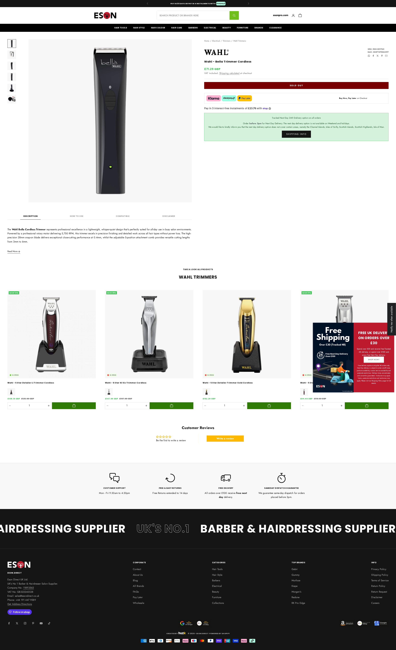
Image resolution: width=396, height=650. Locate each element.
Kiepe (295, 586)
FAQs (136, 591)
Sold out (296, 85)
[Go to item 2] (11, 54)
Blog (135, 580)
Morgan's (296, 591)
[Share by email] (386, 56)
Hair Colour (158, 27)
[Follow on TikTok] (49, 623)
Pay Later (137, 597)
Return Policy (378, 586)
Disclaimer (168, 216)
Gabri (295, 569)
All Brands (138, 586)
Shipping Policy (379, 575)
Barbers (193, 27)
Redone (296, 597)
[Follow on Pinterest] (33, 623)
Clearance (275, 27)
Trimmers (226, 40)
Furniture (242, 27)
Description (30, 216)
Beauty (226, 27)
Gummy (296, 575)
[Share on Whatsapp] (369, 56)
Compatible (123, 216)
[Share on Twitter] (377, 56)
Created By (172, 633)
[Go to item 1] (11, 43)
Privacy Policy (378, 569)
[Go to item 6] (11, 99)
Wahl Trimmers (239, 40)
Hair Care (176, 27)
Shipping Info (296, 134)
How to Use (76, 216)
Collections (218, 603)
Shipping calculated (229, 73)
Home (206, 40)
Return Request (379, 591)
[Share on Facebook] (373, 56)
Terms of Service (380, 580)
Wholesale (138, 603)
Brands (258, 27)
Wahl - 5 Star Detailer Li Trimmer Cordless (30, 382)
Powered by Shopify (219, 633)
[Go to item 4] (11, 77)
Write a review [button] (225, 438)
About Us (138, 575)
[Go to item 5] (11, 88)
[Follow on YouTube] (41, 623)
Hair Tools (120, 27)
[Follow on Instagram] (25, 623)
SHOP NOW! (373, 359)
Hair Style (139, 27)
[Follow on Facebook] (9, 623)
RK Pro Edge (298, 603)
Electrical (210, 27)
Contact (137, 569)
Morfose (296, 580)
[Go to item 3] (11, 65)
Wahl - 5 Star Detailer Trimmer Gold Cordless (228, 382)
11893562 (28, 587)
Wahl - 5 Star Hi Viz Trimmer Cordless (125, 382)
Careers (375, 603)
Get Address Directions (19, 604)
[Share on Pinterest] (382, 56)
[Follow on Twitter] (17, 623)
